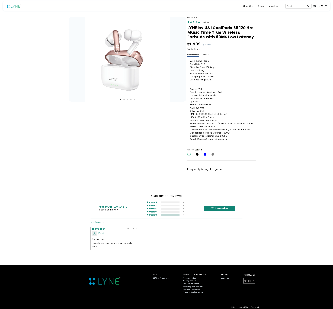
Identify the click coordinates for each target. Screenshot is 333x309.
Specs (206, 54)
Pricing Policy (189, 281)
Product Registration (193, 292)
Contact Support (191, 284)
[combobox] (298, 6)
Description (193, 54)
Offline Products (161, 278)
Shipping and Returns (193, 286)
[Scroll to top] (320, 294)
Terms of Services (191, 289)
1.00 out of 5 (120, 206)
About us (225, 278)
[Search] (308, 6)
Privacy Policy (189, 278)
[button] (248, 6)
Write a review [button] (219, 208)
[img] (98, 228)
